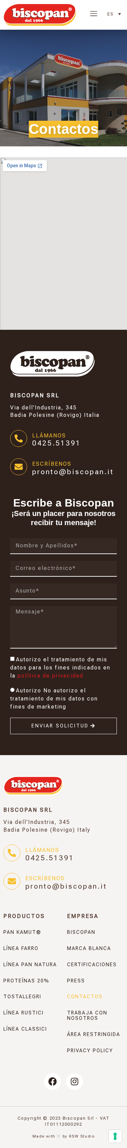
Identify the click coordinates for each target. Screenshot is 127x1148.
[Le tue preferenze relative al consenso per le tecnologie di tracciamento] (115, 1136)
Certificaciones (92, 965)
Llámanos (49, 435)
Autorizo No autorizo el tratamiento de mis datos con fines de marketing (54, 698)
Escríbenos (51, 464)
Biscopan (81, 932)
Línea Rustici (23, 1013)
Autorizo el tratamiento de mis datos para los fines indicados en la (60, 667)
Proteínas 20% (26, 981)
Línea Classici (25, 1029)
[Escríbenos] (18, 466)
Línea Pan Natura (30, 965)
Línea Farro (21, 948)
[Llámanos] (18, 438)
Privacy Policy (90, 1051)
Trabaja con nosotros (87, 1015)
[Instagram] (74, 1081)
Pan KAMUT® (22, 932)
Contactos (85, 997)
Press (76, 981)
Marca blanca (89, 948)
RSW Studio (82, 1136)
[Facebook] (52, 1081)
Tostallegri (22, 997)
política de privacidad (50, 675)
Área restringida (93, 1034)
